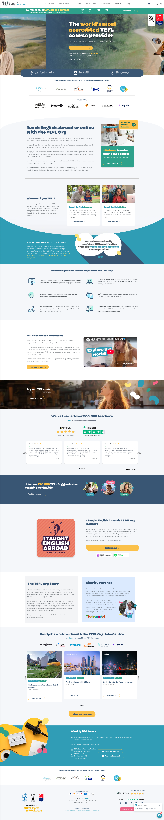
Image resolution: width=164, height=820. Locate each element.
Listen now (111, 547)
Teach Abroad (91, 4)
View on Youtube (112, 751)
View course (125, 127)
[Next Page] (139, 455)
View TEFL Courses (37, 367)
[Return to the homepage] (9, 4)
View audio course (46, 48)
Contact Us (96, 810)
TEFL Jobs (77, 4)
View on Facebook (112, 756)
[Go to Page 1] (79, 469)
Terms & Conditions (70, 810)
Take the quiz (35, 398)
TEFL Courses (49, 4)
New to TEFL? (64, 4)
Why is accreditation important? (38, 246)
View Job (35, 698)
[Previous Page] (25, 455)
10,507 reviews (69, 435)
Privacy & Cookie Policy (84, 810)
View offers (127, 11)
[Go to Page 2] (81, 469)
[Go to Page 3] (83, 469)
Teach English (80, 206)
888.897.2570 (21, 5)
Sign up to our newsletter (132, 809)
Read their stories (34, 494)
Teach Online (105, 4)
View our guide (78, 221)
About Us (118, 4)
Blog (128, 4)
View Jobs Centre (82, 714)
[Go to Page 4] (85, 469)
